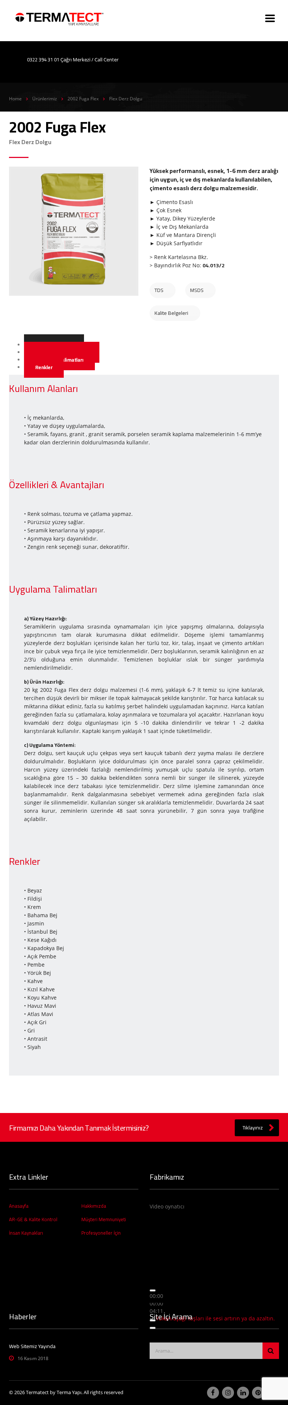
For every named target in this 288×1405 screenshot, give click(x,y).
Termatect (37, 1392)
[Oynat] (153, 1290)
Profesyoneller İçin (101, 1233)
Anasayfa (18, 1206)
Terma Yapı (69, 1392)
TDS (159, 290)
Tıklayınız (253, 1127)
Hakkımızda (93, 1206)
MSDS (197, 290)
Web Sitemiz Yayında (32, 1346)
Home (15, 98)
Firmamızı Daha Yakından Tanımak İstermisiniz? (79, 1128)
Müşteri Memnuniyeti (103, 1219)
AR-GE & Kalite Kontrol (33, 1219)
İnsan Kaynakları (26, 1233)
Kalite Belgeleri (171, 313)
